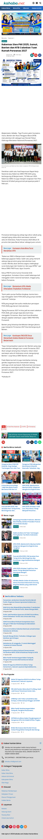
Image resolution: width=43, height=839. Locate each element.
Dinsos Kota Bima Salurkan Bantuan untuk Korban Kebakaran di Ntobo (21, 630)
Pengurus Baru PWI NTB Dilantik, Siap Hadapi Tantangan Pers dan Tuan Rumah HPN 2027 (11, 466)
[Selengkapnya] (40, 743)
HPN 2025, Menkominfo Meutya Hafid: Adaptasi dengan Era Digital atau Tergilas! (31, 488)
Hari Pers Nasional (13, 426)
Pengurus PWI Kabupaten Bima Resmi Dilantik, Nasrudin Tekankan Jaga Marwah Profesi (31, 466)
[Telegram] (36, 442)
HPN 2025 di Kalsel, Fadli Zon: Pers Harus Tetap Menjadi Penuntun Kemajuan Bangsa (31, 509)
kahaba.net (9, 54)
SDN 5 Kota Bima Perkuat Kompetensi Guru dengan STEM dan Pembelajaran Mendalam (19, 623)
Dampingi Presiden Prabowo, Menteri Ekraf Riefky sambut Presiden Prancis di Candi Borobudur (26, 522)
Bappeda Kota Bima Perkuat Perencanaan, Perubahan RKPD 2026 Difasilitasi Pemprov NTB (20, 652)
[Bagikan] (39, 55)
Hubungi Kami (6, 812)
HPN (24, 426)
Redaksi (4, 809)
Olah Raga (5, 783)
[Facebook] (28, 442)
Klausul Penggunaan (9, 797)
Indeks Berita (6, 800)
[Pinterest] (10, 826)
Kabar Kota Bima (7, 481)
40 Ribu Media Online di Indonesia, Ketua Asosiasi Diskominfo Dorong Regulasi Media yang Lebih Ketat (26, 583)
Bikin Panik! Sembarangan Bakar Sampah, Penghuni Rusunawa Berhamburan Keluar (18, 659)
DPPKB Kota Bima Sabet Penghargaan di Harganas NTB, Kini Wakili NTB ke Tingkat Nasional (26, 719)
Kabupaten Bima (7, 779)
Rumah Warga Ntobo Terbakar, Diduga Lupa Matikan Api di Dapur (19, 637)
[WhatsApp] (39, 442)
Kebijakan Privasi (7, 794)
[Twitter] (32, 442)
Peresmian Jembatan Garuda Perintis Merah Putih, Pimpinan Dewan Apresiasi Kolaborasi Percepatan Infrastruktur (19, 601)
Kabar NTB (6, 460)
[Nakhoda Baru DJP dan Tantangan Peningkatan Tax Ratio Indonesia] (7, 536)
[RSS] (25, 826)
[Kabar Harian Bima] (14, 3)
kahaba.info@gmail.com (13, 761)
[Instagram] (14, 826)
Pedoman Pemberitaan (9, 791)
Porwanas (32, 426)
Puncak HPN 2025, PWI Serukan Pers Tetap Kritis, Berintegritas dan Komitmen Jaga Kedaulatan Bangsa (11, 509)
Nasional (4, 41)
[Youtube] (18, 826)
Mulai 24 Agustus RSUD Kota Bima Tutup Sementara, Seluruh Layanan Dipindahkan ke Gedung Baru (19, 666)
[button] (33, 3)
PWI (5, 429)
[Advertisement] (21, 107)
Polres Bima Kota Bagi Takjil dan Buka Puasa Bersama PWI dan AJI (10, 487)
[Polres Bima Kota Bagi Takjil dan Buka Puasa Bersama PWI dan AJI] (11, 477)
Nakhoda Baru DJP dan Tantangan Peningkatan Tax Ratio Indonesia (25, 534)
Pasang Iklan (6, 815)
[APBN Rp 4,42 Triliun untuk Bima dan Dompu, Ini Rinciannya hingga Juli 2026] (6, 701)
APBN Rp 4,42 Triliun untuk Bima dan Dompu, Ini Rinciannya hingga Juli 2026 (25, 700)
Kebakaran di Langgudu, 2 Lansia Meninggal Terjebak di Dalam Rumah (19, 644)
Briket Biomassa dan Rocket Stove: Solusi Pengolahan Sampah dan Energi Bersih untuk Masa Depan (25, 729)
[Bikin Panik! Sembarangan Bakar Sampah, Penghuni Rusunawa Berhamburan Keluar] (6, 710)
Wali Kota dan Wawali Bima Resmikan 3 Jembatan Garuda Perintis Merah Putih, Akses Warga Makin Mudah (21, 608)
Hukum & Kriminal (8, 776)
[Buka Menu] (37, 3)
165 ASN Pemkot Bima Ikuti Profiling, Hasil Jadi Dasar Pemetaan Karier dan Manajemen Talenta (26, 690)
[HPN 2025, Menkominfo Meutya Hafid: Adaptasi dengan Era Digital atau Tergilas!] (31, 477)
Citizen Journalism (8, 818)
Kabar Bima (5, 770)
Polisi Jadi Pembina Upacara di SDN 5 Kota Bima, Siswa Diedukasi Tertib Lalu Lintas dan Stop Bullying (21, 616)
